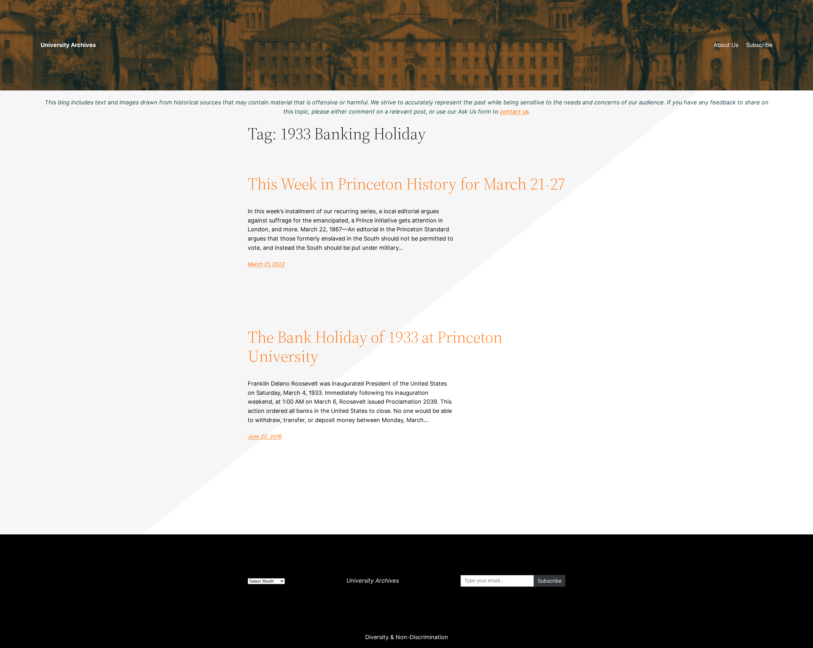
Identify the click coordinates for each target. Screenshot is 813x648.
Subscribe (759, 45)
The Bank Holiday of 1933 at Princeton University (375, 346)
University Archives (68, 45)
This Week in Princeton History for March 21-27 (406, 183)
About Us (726, 45)
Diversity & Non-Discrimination (406, 637)
